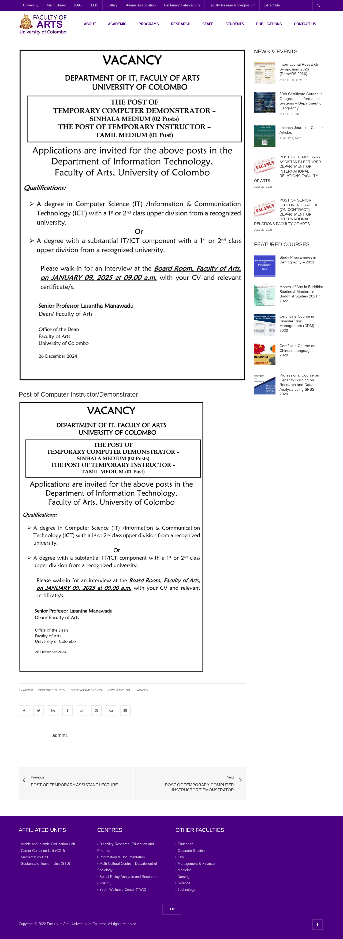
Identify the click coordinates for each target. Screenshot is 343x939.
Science (184, 883)
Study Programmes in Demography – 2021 (297, 259)
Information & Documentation (122, 857)
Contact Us (305, 24)
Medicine (185, 870)
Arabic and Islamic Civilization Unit (48, 844)
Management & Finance (196, 864)
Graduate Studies (191, 850)
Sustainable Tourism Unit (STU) (45, 864)
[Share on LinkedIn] (53, 710)
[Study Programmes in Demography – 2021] (264, 266)
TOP (171, 909)
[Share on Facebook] (24, 710)
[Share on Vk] (111, 710)
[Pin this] (96, 710)
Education (185, 844)
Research (180, 24)
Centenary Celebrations (182, 5)
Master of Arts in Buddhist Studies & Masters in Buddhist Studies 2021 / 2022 (301, 294)
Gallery (112, 5)
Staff (207, 24)
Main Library (56, 5)
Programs (149, 24)
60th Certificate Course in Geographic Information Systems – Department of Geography (301, 101)
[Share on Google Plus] (82, 710)
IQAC (78, 5)
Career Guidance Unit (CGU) (43, 850)
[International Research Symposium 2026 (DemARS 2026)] (264, 73)
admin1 (28, 690)
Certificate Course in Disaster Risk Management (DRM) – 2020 (298, 323)
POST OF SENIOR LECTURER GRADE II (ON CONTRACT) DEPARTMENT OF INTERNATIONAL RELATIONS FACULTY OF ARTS (285, 212)
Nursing (183, 876)
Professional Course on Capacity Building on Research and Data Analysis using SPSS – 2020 (299, 384)
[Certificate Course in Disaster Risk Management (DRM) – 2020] (264, 325)
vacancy (142, 690)
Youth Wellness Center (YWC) (122, 890)
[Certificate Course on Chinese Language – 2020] (264, 354)
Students (234, 24)
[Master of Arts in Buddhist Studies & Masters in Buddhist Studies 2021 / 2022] (264, 295)
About (90, 24)
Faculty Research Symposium (231, 5)
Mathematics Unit (34, 857)
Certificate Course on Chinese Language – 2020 (297, 350)
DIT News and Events (86, 690)
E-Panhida (272, 5)
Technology (186, 890)
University (31, 5)
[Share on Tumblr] (67, 710)
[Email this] (125, 710)
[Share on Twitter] (38, 710)
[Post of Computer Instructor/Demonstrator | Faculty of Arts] (43, 24)
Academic (117, 24)
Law (181, 857)
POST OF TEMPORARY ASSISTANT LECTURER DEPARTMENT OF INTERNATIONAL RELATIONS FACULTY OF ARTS (287, 169)
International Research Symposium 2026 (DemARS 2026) (298, 69)
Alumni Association (141, 5)
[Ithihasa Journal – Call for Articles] (264, 136)
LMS (94, 5)
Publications (269, 24)
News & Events (118, 690)
